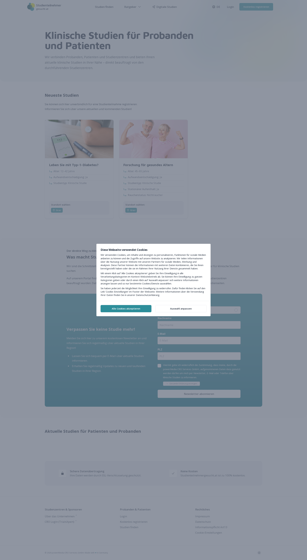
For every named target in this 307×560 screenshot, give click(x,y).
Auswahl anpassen (181, 308)
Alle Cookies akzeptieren (126, 308)
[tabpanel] (153, 272)
